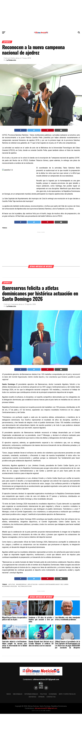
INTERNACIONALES (31, 694)
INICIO (9, 694)
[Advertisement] (41, 15)
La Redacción (11, 60)
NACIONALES (17, 694)
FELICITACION (32, 584)
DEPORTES (32, 697)
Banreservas (21, 584)
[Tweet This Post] (33, 130)
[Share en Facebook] (20, 130)
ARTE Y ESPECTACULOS (67, 694)
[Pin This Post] (47, 130)
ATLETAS (12, 584)
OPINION (41, 697)
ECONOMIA (53, 694)
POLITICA (43, 694)
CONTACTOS (51, 697)
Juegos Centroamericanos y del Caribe (53, 584)
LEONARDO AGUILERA (10, 586)
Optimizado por (41, 710)
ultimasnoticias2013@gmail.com (46, 679)
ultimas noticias (25, 586)
